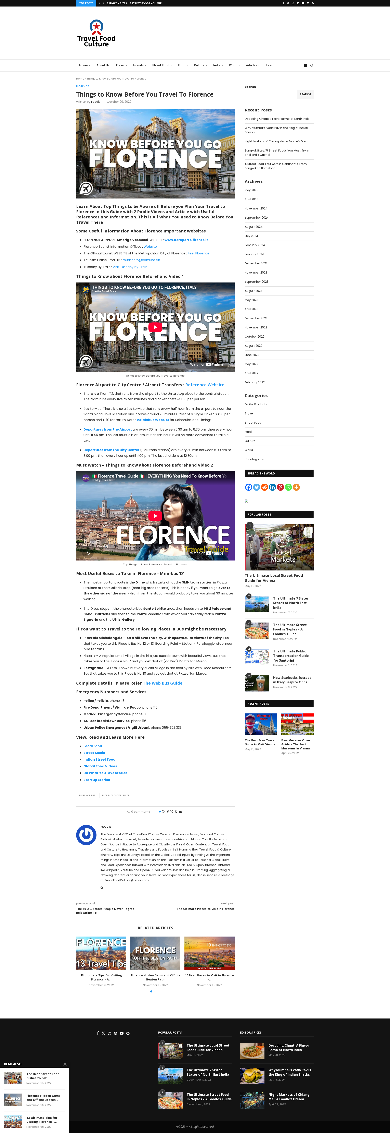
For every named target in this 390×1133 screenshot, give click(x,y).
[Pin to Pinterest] (176, 812)
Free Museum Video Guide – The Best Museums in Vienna (295, 744)
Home (83, 65)
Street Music (94, 752)
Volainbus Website (153, 420)
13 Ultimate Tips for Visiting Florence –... (41, 1120)
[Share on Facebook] (168, 812)
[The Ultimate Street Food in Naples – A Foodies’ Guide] (257, 631)
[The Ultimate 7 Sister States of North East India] (257, 604)
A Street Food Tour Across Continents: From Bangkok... (146, 3)
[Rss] (313, 3)
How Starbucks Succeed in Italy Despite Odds (292, 679)
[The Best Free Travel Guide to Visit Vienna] (261, 724)
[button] (99, 3)
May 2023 (251, 300)
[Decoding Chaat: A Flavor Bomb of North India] (252, 1051)
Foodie (96, 102)
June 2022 (252, 355)
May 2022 (251, 364)
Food (181, 65)
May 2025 (251, 190)
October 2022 (254, 337)
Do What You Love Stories (105, 773)
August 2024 (254, 227)
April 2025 (251, 199)
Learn (270, 65)
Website (150, 246)
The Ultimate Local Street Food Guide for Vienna (274, 578)
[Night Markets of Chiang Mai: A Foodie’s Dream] (252, 1100)
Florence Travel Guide (115, 795)
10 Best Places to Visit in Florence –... (209, 977)
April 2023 (251, 309)
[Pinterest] (280, 487)
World (233, 65)
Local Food (92, 746)
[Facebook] (283, 3)
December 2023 (256, 263)
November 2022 (256, 327)
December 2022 (256, 318)
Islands (138, 65)
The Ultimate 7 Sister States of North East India (290, 603)
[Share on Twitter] (171, 812)
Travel (120, 65)
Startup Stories (96, 780)
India (216, 65)
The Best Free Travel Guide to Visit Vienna (260, 742)
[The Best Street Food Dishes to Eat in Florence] (13, 1078)
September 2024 (257, 218)
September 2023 (256, 282)
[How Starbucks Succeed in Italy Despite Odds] (257, 683)
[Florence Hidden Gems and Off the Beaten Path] (155, 953)
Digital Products (256, 404)
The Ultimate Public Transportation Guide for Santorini (291, 656)
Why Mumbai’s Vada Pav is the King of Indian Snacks (290, 1072)
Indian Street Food (99, 759)
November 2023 (256, 272)
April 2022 (251, 373)
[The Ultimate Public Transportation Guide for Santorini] (257, 657)
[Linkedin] (298, 3)
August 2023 (253, 291)
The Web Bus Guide (162, 683)
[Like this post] (163, 812)
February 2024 (255, 245)
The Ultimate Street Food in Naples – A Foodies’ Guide (290, 629)
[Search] (312, 65)
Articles (251, 65)
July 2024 (251, 236)
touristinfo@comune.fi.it (141, 260)
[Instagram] (293, 3)
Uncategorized (255, 459)
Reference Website (204, 384)
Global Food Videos (100, 766)
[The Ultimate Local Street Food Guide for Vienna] (279, 547)
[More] (296, 487)
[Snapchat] (308, 3)
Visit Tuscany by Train (130, 267)
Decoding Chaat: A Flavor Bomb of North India (277, 119)
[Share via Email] (180, 812)
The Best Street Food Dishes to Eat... (43, 1076)
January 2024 (254, 254)
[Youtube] (303, 3)
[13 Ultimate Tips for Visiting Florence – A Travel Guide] (101, 953)
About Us (102, 65)
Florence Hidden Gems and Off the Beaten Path (155, 977)
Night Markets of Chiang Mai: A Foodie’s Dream (278, 141)
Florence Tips (87, 795)
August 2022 (253, 346)
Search (250, 87)
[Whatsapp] (288, 487)
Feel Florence (198, 253)
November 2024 (256, 208)
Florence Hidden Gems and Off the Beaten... (43, 1098)
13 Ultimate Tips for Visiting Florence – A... (101, 977)
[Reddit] (264, 487)
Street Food (160, 65)
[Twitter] (288, 3)
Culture (199, 65)
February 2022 (255, 382)
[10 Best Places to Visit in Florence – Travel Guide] (209, 953)
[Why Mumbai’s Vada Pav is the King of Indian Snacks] (252, 1076)
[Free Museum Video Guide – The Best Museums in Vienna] (297, 724)
